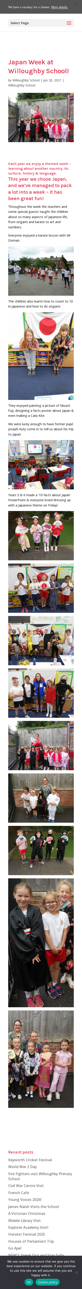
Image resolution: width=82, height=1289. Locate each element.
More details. (59, 7)
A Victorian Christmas (26, 1213)
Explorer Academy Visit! (28, 1227)
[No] (76, 1272)
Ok (29, 1282)
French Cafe (18, 1192)
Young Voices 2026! (24, 1199)
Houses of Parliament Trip (31, 1241)
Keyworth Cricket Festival (30, 1159)
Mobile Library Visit (24, 1220)
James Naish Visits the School (33, 1206)
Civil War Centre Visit (26, 1185)
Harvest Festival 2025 (26, 1234)
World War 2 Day (22, 1166)
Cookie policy (47, 1282)
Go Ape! (14, 1248)
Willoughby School (26, 80)
